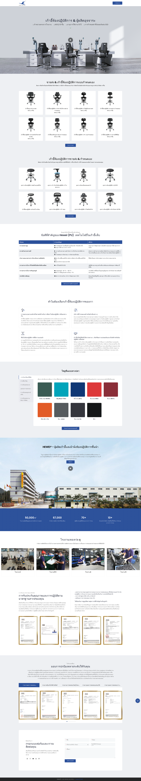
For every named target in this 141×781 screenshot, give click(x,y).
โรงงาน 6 (123, 572)
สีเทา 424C (61, 419)
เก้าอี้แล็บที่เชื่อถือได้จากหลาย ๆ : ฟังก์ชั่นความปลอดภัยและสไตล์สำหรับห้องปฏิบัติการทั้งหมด (97, 338)
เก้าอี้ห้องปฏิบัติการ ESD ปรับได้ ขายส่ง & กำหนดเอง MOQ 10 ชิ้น (57, 110)
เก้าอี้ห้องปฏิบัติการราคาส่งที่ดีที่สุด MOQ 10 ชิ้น (110, 135)
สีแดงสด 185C (94, 398)
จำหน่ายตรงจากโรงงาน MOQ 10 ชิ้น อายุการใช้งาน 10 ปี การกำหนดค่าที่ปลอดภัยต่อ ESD (70, 24)
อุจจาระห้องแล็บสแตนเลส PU (83, 185)
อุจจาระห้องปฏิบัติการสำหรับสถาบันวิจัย (110, 209)
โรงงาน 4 (53, 572)
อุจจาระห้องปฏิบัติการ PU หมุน (57, 209)
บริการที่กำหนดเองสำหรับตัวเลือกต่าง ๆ (86, 314)
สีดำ (94, 419)
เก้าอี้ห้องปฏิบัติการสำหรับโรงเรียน (31, 209)
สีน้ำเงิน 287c (78, 398)
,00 (57, 517)
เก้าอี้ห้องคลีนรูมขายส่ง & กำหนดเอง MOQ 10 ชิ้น (57, 135)
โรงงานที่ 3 (17, 572)
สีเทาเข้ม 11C (77, 419)
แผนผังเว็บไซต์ (79, 779)
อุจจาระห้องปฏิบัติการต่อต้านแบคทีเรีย (31, 185)
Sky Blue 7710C (61, 398)
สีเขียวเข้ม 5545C (44, 398)
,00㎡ (31, 517)
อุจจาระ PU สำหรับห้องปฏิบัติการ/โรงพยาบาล (57, 186)
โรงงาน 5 (88, 572)
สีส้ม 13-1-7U (45, 419)
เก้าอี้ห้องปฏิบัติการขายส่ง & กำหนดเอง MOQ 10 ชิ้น (110, 109)
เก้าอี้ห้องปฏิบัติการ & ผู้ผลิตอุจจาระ (70, 20)
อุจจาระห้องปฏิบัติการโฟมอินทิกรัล (84, 209)
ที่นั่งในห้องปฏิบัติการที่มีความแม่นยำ (32, 338)
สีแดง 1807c (110, 398)
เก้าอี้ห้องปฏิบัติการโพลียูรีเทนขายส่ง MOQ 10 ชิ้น (83, 109)
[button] (59, 646)
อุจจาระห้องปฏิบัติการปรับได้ (110, 185)
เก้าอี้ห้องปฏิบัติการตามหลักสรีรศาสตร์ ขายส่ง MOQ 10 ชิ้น (31, 136)
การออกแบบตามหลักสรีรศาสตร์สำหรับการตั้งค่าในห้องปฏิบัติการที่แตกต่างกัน (43, 315)
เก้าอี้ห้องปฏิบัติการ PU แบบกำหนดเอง (83, 134)
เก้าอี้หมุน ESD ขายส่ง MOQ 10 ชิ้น (30, 109)
